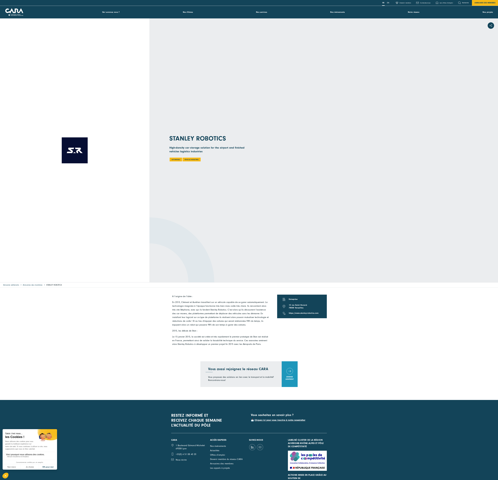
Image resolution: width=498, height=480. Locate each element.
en (388, 3)
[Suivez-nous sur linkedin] (252, 447)
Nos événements (337, 12)
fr (383, 3)
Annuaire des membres (485, 3)
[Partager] (491, 25)
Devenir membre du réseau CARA (226, 459)
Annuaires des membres (32, 285)
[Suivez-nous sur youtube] (260, 447)
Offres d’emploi (217, 455)
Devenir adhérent (290, 378)
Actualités (214, 450)
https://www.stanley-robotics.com (304, 313)
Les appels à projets (220, 468)
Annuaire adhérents (11, 285)
